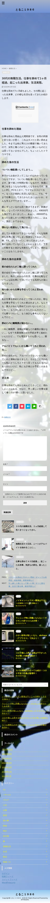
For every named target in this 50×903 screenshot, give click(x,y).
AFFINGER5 (25, 900)
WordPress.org (8, 882)
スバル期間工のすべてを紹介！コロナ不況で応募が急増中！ (24, 726)
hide (31, 107)
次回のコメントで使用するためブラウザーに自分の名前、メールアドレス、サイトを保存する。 (24, 495)
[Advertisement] (25, 38)
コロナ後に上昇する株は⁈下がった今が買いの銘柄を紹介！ (25, 719)
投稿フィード (7, 876)
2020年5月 (7, 758)
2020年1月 (6, 776)
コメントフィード (9, 879)
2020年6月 (7, 754)
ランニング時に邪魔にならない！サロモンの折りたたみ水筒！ (24, 704)
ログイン (6, 873)
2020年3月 (7, 767)
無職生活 (7, 417)
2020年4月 (7, 763)
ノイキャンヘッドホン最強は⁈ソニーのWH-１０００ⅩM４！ (24, 697)
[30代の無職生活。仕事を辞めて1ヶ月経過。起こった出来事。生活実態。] (28, 406)
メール (6, 474)
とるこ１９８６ (25, 9)
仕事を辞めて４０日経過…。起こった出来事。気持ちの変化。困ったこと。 (31, 565)
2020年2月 (7, 772)
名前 (5, 464)
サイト (5, 484)
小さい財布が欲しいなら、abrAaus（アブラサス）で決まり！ (25, 711)
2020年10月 (7, 749)
